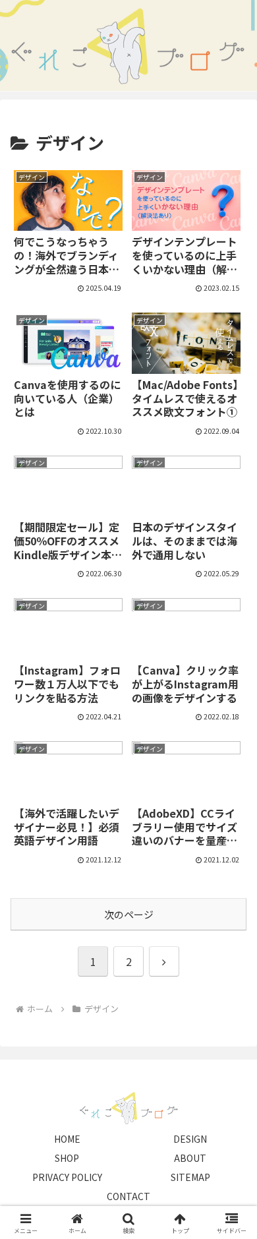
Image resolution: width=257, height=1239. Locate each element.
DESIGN (190, 1138)
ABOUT (190, 1157)
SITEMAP (190, 1177)
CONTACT (128, 1196)
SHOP (67, 1157)
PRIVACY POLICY (67, 1177)
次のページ (129, 914)
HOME (67, 1138)
